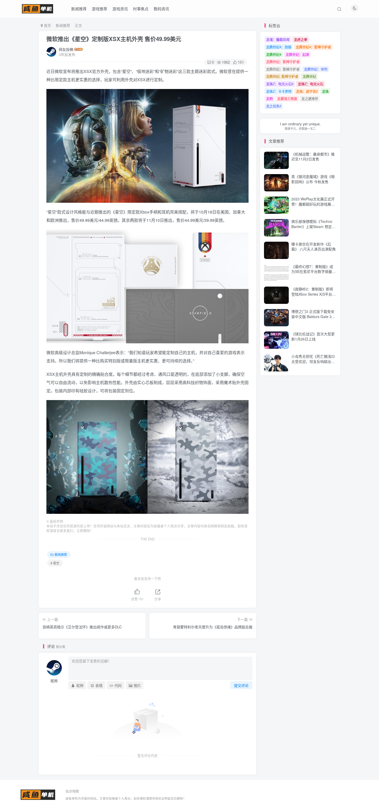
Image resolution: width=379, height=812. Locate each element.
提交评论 (241, 685)
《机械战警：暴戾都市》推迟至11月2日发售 (313, 137)
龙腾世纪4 (273, 54)
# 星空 (55, 563)
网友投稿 (66, 49)
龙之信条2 (273, 105)
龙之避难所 (309, 98)
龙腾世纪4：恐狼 (278, 46)
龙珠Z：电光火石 (310, 83)
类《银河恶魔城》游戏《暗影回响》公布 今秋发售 (313, 179)
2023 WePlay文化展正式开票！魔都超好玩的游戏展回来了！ (313, 204)
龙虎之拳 (300, 39)
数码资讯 (161, 8)
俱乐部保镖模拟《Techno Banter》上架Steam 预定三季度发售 (313, 226)
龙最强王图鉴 (287, 98)
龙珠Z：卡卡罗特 (279, 91)
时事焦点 (141, 8)
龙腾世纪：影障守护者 (283, 61)
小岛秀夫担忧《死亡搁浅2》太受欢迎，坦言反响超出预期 (313, 361)
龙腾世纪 (309, 76)
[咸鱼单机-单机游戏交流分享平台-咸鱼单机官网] (38, 794)
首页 (47, 25)
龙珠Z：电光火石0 (279, 83)
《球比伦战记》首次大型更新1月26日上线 (313, 336)
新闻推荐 (79, 8)
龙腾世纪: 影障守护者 (282, 76)
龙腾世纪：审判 (315, 69)
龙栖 (269, 98)
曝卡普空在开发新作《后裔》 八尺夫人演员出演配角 (313, 246)
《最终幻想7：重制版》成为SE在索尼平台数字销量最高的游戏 (313, 271)
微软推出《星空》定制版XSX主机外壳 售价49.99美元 (113, 39)
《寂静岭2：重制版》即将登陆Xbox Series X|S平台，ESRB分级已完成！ (313, 294)
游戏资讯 (120, 8)
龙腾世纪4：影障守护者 (313, 46)
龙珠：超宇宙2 (307, 91)
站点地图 (72, 791)
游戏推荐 (99, 8)
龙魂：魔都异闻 (278, 39)
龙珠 (325, 91)
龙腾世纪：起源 (297, 54)
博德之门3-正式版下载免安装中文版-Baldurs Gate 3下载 (313, 316)
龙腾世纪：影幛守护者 (283, 69)
